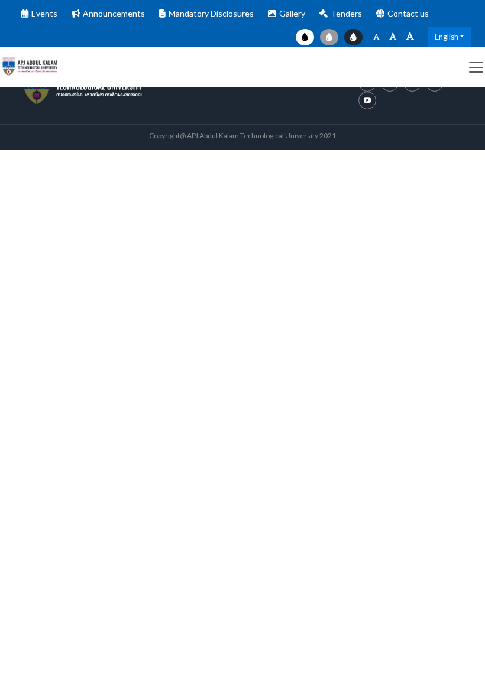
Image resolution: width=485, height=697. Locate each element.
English (446, 36)
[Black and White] (329, 37)
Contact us (408, 13)
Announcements (114, 13)
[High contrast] (353, 37)
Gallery (292, 13)
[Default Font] (392, 36)
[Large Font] (410, 36)
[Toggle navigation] (476, 67)
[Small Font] (376, 36)
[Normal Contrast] (305, 37)
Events (44, 13)
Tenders (346, 13)
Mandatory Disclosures (211, 13)
